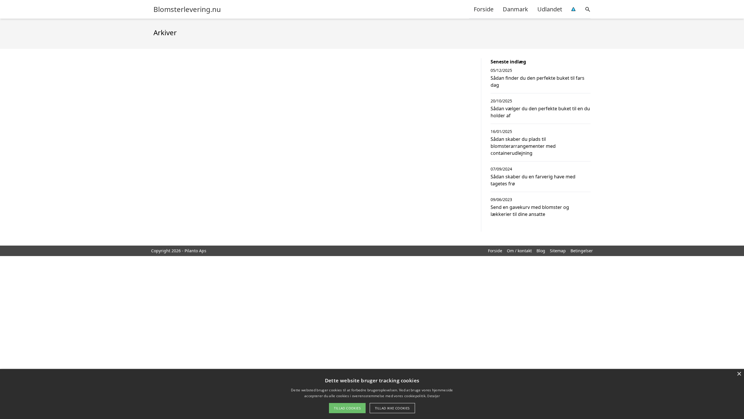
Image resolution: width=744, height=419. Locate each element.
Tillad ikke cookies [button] (392, 408)
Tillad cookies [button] (347, 408)
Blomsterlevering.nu (187, 9)
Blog (540, 250)
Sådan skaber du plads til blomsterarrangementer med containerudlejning (523, 146)
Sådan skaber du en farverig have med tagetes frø (533, 180)
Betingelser (581, 250)
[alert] (372, 394)
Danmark (515, 9)
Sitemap (558, 250)
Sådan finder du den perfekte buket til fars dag (537, 81)
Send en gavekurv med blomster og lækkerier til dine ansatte (530, 210)
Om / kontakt (519, 250)
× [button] (739, 374)
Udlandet (549, 9)
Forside (483, 9)
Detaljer (433, 396)
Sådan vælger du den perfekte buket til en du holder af (540, 112)
